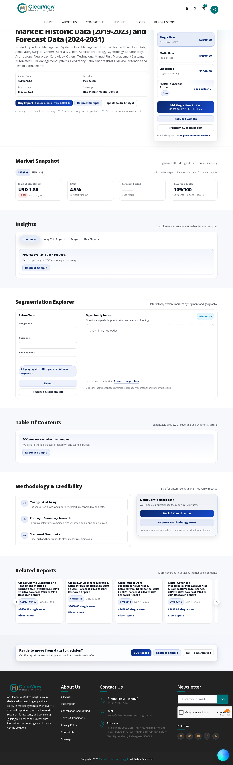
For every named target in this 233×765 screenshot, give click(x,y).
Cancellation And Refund (75, 711)
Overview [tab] (29, 239)
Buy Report (44, 103)
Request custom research (194, 135)
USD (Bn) (23, 172)
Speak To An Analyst (120, 103)
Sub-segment (27, 352)
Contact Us (67, 732)
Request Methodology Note (177, 522)
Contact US (95, 22)
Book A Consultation (177, 513)
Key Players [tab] (91, 239)
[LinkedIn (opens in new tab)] (180, 736)
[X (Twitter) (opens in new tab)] (189, 736)
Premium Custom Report (185, 127)
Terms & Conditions (73, 718)
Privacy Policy (69, 725)
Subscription (68, 703)
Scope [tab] (74, 239)
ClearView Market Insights (114, 759)
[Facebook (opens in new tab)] (207, 736)
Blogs (140, 22)
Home (48, 22)
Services (120, 22)
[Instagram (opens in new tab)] (215, 736)
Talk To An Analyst (198, 652)
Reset (48, 383)
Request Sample (88, 103)
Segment (24, 338)
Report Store (164, 22)
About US (69, 22)
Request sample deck (126, 381)
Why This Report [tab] (54, 239)
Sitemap (66, 739)
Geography (25, 323)
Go (223, 699)
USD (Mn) (37, 172)
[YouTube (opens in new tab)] (198, 736)
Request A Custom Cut (48, 392)
